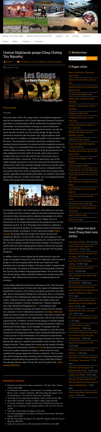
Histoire (86, 36)
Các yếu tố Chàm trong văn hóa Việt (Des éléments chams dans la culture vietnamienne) (83, 382)
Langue (59, 36)
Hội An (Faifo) (74, 283)
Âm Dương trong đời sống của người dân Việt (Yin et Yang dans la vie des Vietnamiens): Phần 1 (83, 290)
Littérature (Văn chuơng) (79, 139)
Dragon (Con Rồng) (77, 375)
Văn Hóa (50, 62)
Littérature (38, 41)
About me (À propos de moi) (39, 36)
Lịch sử (33, 62)
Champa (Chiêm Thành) (79, 166)
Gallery (15, 41)
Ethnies (76, 36)
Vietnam (58, 62)
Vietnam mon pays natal (12, 36)
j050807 (9, 62)
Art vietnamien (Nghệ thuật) (80, 94)
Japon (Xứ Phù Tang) (78, 215)
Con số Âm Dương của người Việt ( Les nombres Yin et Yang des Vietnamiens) (83, 335)
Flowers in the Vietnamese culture (83, 318)
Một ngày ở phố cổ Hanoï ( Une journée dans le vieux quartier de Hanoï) (82, 303)
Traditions (26, 41)
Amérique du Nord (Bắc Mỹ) (81, 203)
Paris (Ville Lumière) (77, 242)
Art (67, 36)
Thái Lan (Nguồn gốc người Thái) (82, 275)
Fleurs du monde (76, 219)
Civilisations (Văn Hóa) (78, 113)
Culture (5, 41)
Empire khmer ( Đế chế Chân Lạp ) (83, 170)
